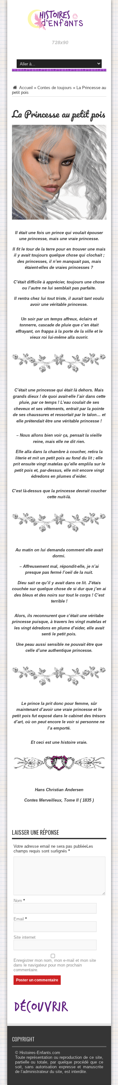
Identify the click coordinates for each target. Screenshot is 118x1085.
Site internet (25, 937)
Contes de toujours (54, 87)
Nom (18, 900)
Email (19, 919)
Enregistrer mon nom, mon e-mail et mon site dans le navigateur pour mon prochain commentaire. (55, 965)
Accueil (25, 87)
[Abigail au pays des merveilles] (59, 25)
